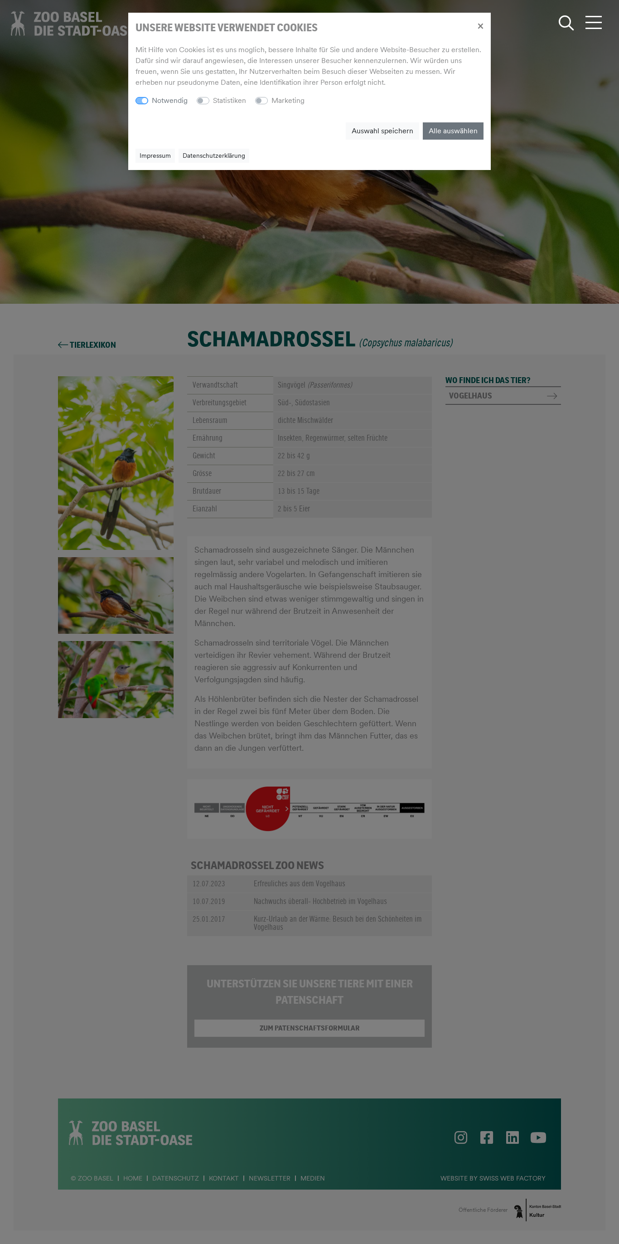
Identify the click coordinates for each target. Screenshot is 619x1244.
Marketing (288, 100)
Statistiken (229, 100)
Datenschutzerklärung (214, 155)
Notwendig (170, 100)
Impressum (155, 155)
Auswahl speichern (382, 130)
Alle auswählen (453, 130)
